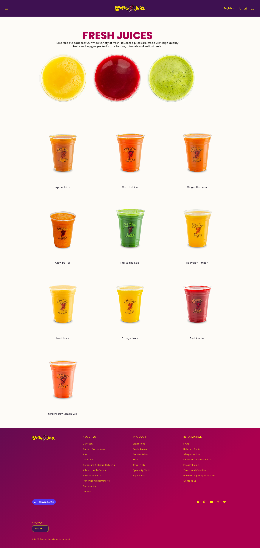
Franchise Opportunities (96, 480)
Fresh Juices (140, 448)
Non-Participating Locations (199, 475)
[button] (6, 8)
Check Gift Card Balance (197, 459)
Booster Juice (46, 539)
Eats (135, 459)
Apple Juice (62, 187)
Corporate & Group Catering (99, 464)
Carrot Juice (130, 187)
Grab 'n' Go (139, 464)
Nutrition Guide (191, 448)
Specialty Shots (141, 470)
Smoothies (139, 443)
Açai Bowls (139, 475)
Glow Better (63, 263)
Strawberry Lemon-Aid (62, 414)
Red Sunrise (197, 338)
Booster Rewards (92, 475)
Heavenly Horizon (197, 263)
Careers (87, 491)
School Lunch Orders (94, 470)
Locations (88, 459)
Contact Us (189, 480)
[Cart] (252, 8)
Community (89, 486)
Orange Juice (130, 338)
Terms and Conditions (196, 470)
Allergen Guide (191, 454)
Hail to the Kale (130, 263)
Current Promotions (94, 448)
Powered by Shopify (62, 539)
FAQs (186, 443)
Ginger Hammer (197, 187)
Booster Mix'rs (140, 454)
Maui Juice (62, 338)
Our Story (88, 443)
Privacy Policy (191, 464)
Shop (85, 454)
